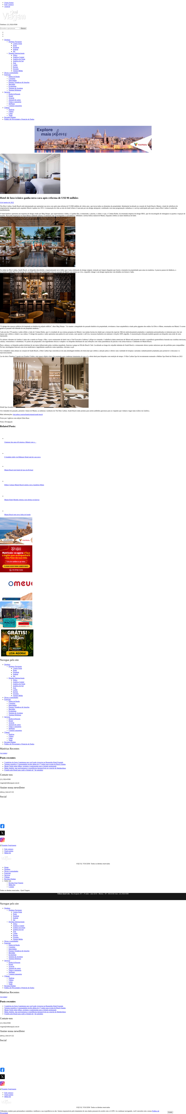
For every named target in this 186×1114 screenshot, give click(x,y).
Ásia (14, 63)
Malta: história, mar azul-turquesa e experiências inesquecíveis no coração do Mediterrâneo (35, 768)
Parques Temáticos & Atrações (19, 82)
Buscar (23, 28)
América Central (18, 57)
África (15, 55)
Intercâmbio (13, 80)
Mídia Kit (7, 853)
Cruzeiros (12, 78)
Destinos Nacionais (15, 42)
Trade (10, 115)
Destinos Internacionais (16, 53)
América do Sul (18, 61)
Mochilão (12, 84)
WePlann (12, 104)
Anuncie (7, 6)
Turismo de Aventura (16, 88)
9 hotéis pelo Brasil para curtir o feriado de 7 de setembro (23, 770)
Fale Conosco (9, 4)
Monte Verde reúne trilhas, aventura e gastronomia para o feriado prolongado (30, 766)
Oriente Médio (18, 71)
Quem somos (8, 851)
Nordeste (16, 47)
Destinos (7, 40)
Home (6, 867)
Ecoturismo (12, 86)
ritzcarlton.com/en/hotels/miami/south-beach (28, 414)
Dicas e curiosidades (11, 73)
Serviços (7, 92)
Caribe (15, 65)
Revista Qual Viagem (16, 883)
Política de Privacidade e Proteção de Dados (19, 119)
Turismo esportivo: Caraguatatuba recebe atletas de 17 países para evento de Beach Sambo (35, 764)
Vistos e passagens (15, 102)
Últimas (7, 108)
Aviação (11, 98)
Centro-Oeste (17, 44)
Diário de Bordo (14, 76)
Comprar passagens (15, 106)
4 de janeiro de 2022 (7, 202)
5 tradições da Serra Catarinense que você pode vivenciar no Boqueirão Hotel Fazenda (33, 762)
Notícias (11, 109)
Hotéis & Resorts (14, 94)
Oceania (16, 69)
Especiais (7, 75)
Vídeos (11, 111)
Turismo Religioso (15, 90)
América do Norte (19, 59)
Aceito (170, 1112)
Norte (15, 45)
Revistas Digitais (10, 117)
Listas (11, 113)
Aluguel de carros (15, 100)
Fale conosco (8, 849)
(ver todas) (3, 753)
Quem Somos (9, 3)
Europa (15, 67)
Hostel (11, 96)
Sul (14, 51)
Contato (11, 887)
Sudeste (15, 49)
